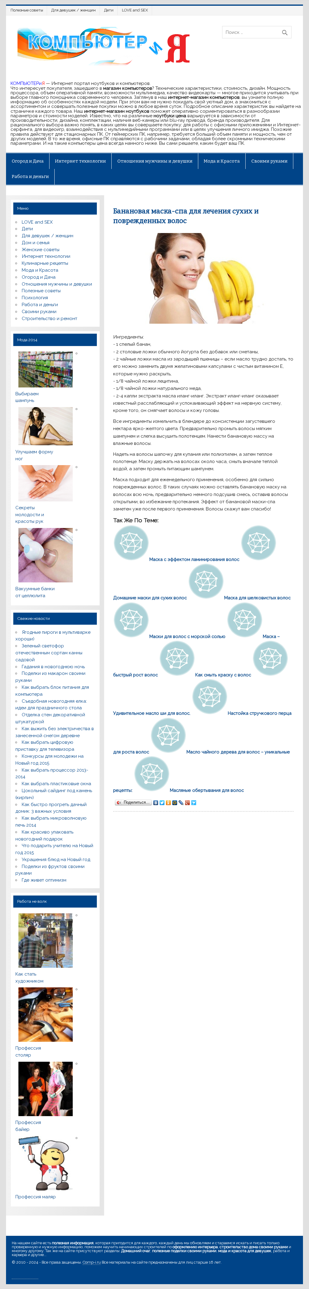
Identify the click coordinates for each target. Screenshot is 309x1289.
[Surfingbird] (194, 803)
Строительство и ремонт (49, 318)
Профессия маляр (35, 1197)
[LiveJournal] (181, 803)
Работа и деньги (30, 176)
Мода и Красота (222, 161)
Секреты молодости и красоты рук (29, 514)
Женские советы (40, 249)
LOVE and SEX (135, 10)
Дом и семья (35, 242)
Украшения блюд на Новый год (56, 859)
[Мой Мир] (175, 803)
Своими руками (269, 161)
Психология (35, 297)
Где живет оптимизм (44, 880)
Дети (108, 10)
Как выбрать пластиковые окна (56, 783)
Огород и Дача (28, 161)
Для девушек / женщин (73, 10)
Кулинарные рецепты (45, 263)
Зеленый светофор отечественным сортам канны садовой (48, 652)
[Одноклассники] (168, 803)
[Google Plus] (187, 803)
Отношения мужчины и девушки (155, 161)
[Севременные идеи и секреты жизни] (106, 65)
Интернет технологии (80, 161)
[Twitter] (162, 803)
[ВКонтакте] (156, 803)
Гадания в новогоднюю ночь (53, 666)
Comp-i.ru (92, 1262)
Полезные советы (27, 10)
